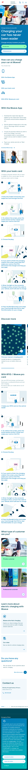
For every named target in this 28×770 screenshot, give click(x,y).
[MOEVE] (5, 2)
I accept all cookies (8, 757)
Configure (6, 765)
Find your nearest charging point (12, 357)
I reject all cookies (8, 761)
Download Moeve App (8, 148)
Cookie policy (12, 741)
